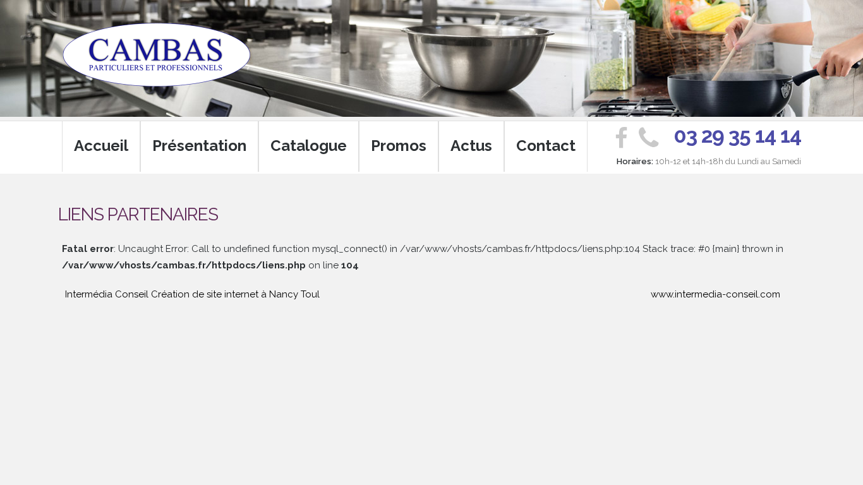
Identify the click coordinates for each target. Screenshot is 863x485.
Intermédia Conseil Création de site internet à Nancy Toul (192, 294)
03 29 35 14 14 (737, 135)
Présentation (199, 145)
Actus (471, 145)
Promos (398, 145)
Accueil (101, 145)
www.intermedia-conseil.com (715, 294)
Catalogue (308, 145)
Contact (546, 145)
